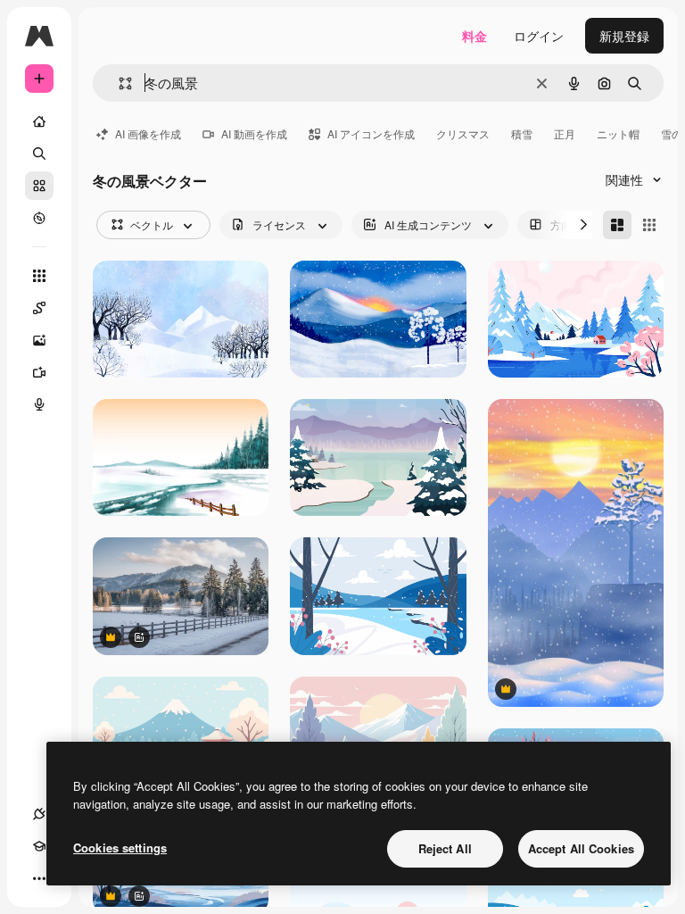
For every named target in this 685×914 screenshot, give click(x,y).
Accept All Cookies (581, 848)
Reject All (445, 848)
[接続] (39, 814)
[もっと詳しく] (39, 218)
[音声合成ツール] (39, 404)
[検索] (39, 153)
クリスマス (463, 133)
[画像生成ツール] (39, 340)
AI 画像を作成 (148, 133)
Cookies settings (120, 847)
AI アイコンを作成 (371, 133)
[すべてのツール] (39, 276)
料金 (474, 36)
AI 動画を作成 (254, 133)
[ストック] (39, 185)
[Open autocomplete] (118, 83)
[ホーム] (39, 121)
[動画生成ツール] (39, 372)
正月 (564, 133)
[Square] (649, 225)
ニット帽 (618, 133)
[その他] (39, 878)
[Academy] (39, 846)
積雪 (521, 133)
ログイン (539, 36)
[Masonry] (617, 225)
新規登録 (624, 36)
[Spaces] (39, 308)
